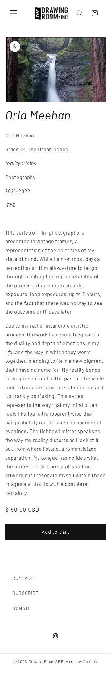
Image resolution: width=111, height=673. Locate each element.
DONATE (21, 608)
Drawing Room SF (44, 661)
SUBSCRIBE (25, 593)
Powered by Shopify (79, 661)
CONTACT (23, 578)
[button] (13, 13)
